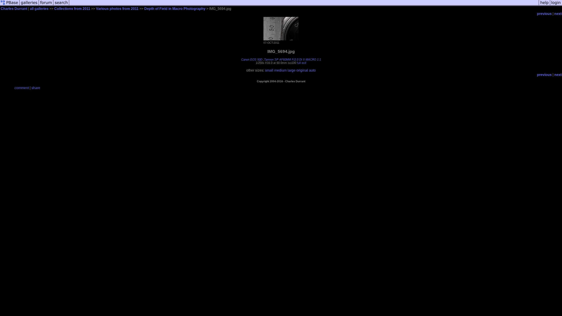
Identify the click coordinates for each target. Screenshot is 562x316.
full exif (301, 63)
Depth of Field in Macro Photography (174, 9)
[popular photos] (304, 5)
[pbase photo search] (61, 5)
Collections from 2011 (72, 9)
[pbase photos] (10, 5)
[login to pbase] (556, 5)
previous (544, 14)
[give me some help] (544, 5)
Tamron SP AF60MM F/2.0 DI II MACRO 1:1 (292, 59)
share (35, 88)
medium (280, 70)
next (558, 14)
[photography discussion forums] (46, 5)
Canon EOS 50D (251, 59)
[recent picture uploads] (29, 5)
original (302, 70)
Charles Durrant (14, 9)
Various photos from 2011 (117, 9)
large (291, 70)
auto (312, 70)
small (269, 70)
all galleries (39, 9)
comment (21, 88)
